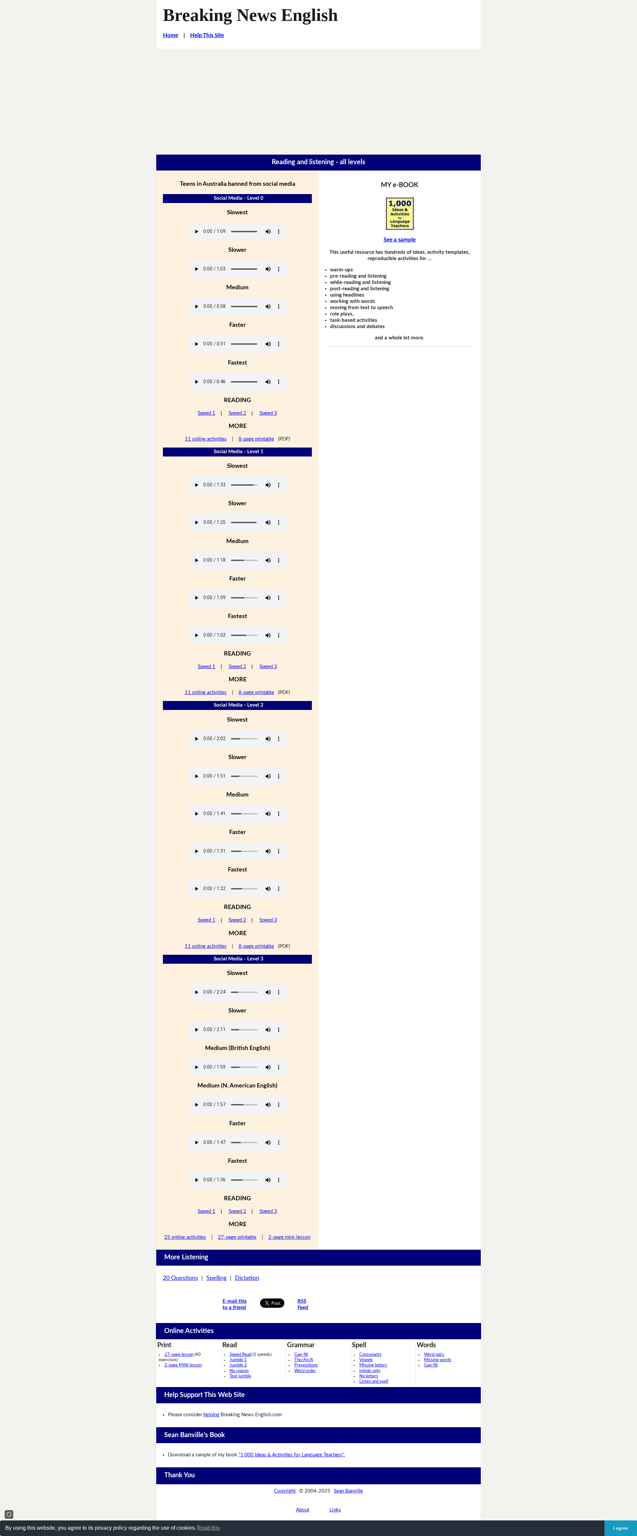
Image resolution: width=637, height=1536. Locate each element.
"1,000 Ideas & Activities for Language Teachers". (292, 1454)
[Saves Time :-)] (399, 213)
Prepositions (306, 1365)
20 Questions (180, 1278)
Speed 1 (206, 413)
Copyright (285, 1491)
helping (211, 1414)
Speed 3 (268, 413)
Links (335, 1509)
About (302, 1509)
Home (170, 35)
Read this (208, 1528)
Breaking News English (250, 15)
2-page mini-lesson (289, 1237)
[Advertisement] (318, 98)
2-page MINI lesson (183, 1365)
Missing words (437, 1360)
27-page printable (237, 1237)
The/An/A (303, 1360)
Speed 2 (237, 413)
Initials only (370, 1371)
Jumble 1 (238, 1360)
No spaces (239, 1371)
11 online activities (206, 439)
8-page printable (256, 439)
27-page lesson (179, 1355)
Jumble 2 (238, 1365)
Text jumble (240, 1376)
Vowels (366, 1360)
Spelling (216, 1278)
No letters (368, 1376)
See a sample (400, 240)
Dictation (247, 1278)
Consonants (370, 1355)
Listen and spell (373, 1381)
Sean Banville (348, 1491)
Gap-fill (301, 1355)
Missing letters (373, 1365)
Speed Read (240, 1355)
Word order (305, 1371)
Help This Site (207, 35)
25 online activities (185, 1237)
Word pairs (434, 1355)
